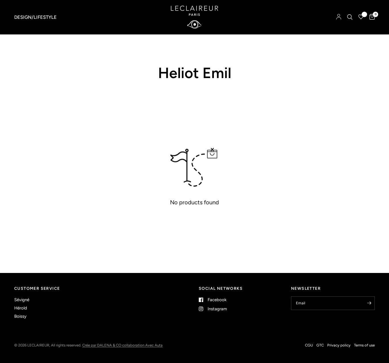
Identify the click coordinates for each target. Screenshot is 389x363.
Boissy (20, 316)
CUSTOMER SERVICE (37, 289)
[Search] (349, 17)
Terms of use (364, 345)
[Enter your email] (369, 303)
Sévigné (21, 299)
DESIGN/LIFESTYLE (35, 17)
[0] (371, 17)
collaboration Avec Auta (142, 345)
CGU (309, 345)
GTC (320, 345)
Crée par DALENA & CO (102, 345)
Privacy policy (339, 345)
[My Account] (338, 17)
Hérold (20, 308)
